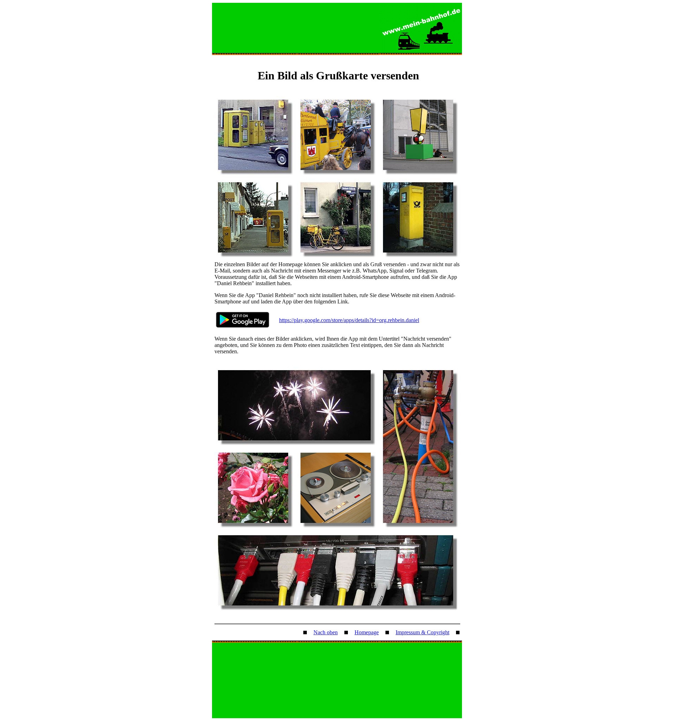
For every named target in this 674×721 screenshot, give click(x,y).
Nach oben (325, 632)
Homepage (367, 632)
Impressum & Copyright (422, 632)
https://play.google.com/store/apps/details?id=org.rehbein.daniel (349, 320)
